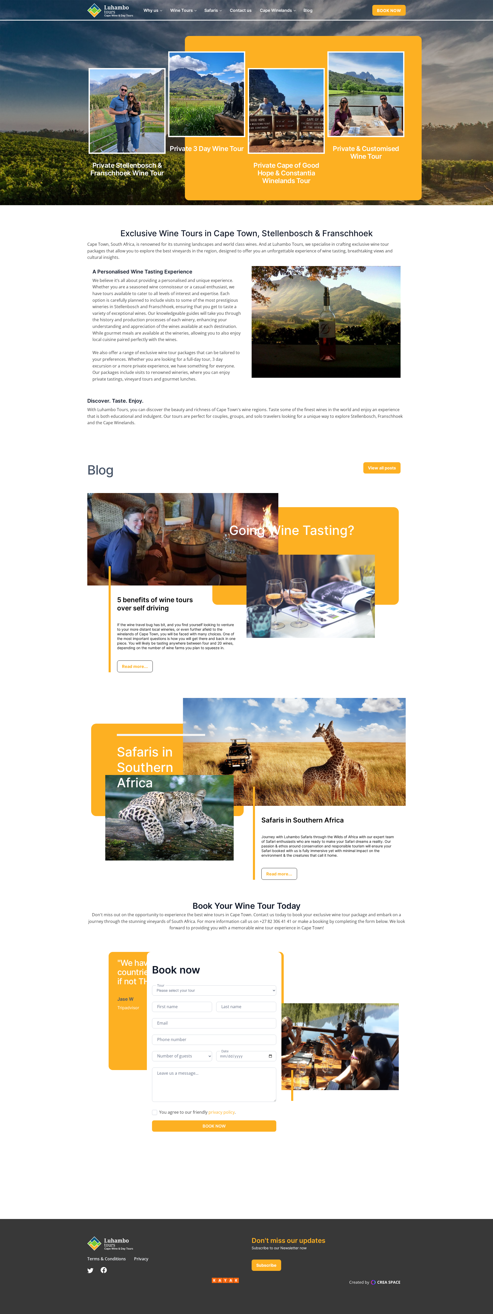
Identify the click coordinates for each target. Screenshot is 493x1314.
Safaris (211, 10)
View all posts (382, 467)
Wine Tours (181, 10)
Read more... (135, 666)
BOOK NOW (389, 10)
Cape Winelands (276, 10)
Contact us (241, 10)
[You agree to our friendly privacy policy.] (238, 1113)
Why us (151, 10)
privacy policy (221, 1112)
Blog (308, 10)
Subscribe (266, 1265)
